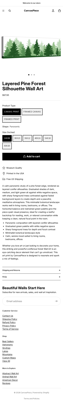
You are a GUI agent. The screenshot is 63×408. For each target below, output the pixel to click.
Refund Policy (9, 322)
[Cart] (59, 10)
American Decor (10, 380)
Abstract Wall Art (10, 373)
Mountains (7, 354)
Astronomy (7, 344)
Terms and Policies (31, 398)
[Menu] (3, 10)
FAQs (4, 277)
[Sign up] (56, 301)
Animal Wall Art (9, 376)
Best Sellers (7, 341)
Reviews (6, 383)
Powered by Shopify (41, 392)
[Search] (9, 10)
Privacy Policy (9, 325)
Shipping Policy (9, 319)
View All (6, 361)
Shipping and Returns (11, 270)
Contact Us (7, 315)
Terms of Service (10, 329)
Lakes (5, 351)
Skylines (6, 348)
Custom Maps (9, 357)
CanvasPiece (26, 392)
